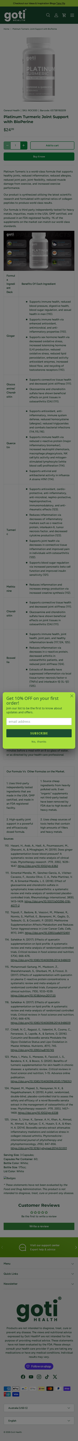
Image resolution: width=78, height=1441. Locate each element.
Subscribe (39, 733)
